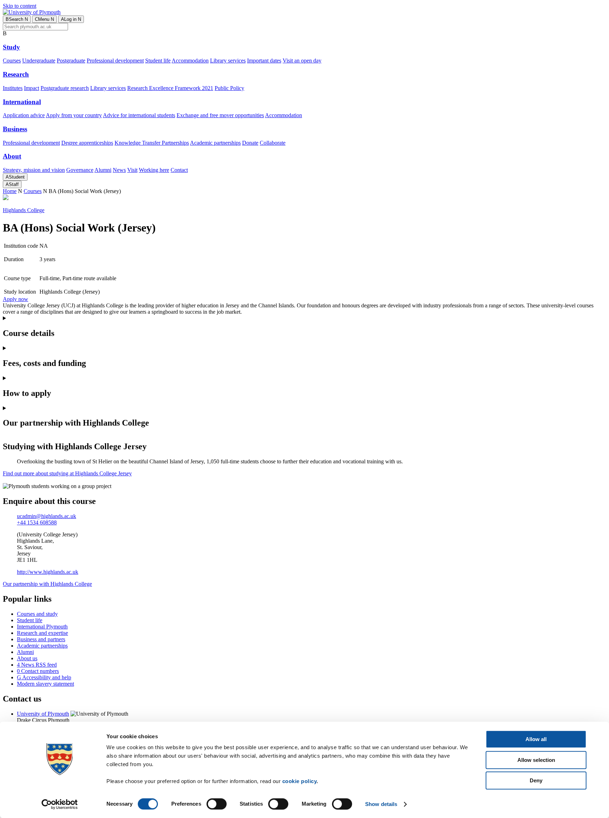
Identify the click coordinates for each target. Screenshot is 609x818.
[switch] (217, 804)
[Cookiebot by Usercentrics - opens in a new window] (60, 804)
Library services (228, 61)
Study (11, 47)
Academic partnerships (215, 143)
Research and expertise (42, 633)
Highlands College (23, 210)
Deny (536, 780)
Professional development (115, 61)
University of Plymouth (43, 714)
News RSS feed (37, 665)
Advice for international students (139, 115)
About (12, 156)
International (22, 102)
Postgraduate (71, 61)
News (119, 170)
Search (17, 19)
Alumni (102, 170)
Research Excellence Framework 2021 (170, 88)
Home (10, 191)
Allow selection (536, 760)
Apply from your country (74, 115)
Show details (381, 804)
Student (15, 177)
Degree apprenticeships (87, 143)
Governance (79, 170)
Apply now (15, 299)
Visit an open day (302, 61)
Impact (31, 88)
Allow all (536, 739)
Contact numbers (38, 671)
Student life (158, 61)
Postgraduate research (65, 88)
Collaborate (272, 143)
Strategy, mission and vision (34, 170)
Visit (132, 170)
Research (16, 74)
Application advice (24, 115)
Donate (250, 143)
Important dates (264, 61)
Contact (179, 170)
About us (27, 658)
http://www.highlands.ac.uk (47, 572)
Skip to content (19, 6)
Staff (12, 184)
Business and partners (41, 639)
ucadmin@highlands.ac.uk (46, 516)
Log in (71, 19)
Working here (154, 170)
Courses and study (37, 614)
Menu (44, 19)
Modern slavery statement (45, 684)
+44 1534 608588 (37, 522)
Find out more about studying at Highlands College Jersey (67, 473)
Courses (12, 61)
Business (15, 129)
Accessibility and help (44, 677)
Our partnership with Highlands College (47, 584)
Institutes (13, 88)
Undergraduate (38, 61)
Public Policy (229, 88)
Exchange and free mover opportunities (220, 115)
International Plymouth (42, 627)
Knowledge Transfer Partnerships (152, 143)
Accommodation (190, 61)
